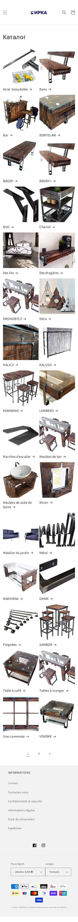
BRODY (8, 181)
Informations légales (21, 810)
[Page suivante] (49, 753)
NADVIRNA (11, 599)
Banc (43, 89)
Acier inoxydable (15, 89)
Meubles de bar (50, 456)
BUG (6, 227)
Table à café (12, 690)
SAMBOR (45, 644)
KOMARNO (11, 411)
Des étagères (49, 273)
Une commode (14, 736)
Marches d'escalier (17, 456)
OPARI (44, 599)
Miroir (43, 502)
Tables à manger (51, 690)
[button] (5, 12)
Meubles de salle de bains (17, 504)
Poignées (10, 644)
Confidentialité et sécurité (25, 801)
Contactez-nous (18, 792)
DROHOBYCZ (12, 319)
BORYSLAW (47, 135)
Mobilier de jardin (16, 553)
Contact (13, 783)
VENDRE (45, 736)
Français (54, 872)
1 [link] (28, 754)
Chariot (45, 227)
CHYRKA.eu (22, 907)
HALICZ (8, 365)
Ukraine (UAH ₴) (24, 872)
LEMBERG (46, 411)
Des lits (8, 273)
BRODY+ (45, 181)
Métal (43, 553)
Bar (5, 135)
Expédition (15, 828)
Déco (43, 319)
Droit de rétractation (21, 819)
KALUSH (45, 365)
